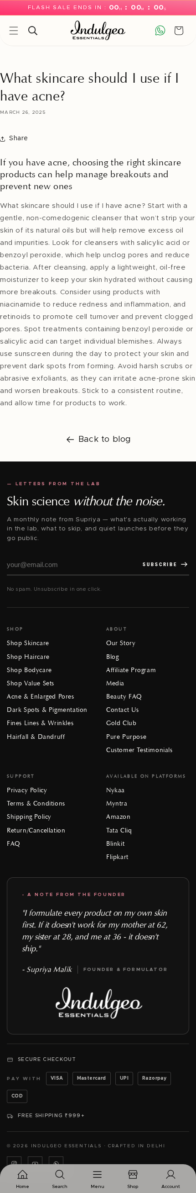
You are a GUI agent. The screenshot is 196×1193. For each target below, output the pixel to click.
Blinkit (115, 844)
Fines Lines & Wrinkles (40, 723)
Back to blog (104, 439)
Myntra (117, 803)
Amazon (118, 817)
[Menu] (14, 31)
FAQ (13, 844)
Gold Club (121, 723)
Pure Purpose (126, 737)
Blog (112, 657)
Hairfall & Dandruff (36, 737)
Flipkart (117, 857)
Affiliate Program (131, 670)
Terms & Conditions (36, 803)
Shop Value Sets (30, 683)
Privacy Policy (27, 790)
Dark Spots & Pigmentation (47, 710)
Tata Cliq (119, 830)
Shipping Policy (29, 817)
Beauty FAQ (124, 696)
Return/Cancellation (36, 830)
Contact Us (122, 710)
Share (18, 138)
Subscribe (160, 564)
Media (115, 683)
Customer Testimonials (139, 750)
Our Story (120, 643)
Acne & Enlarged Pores (40, 696)
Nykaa (115, 790)
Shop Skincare (28, 643)
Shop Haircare (28, 657)
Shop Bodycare (29, 670)
